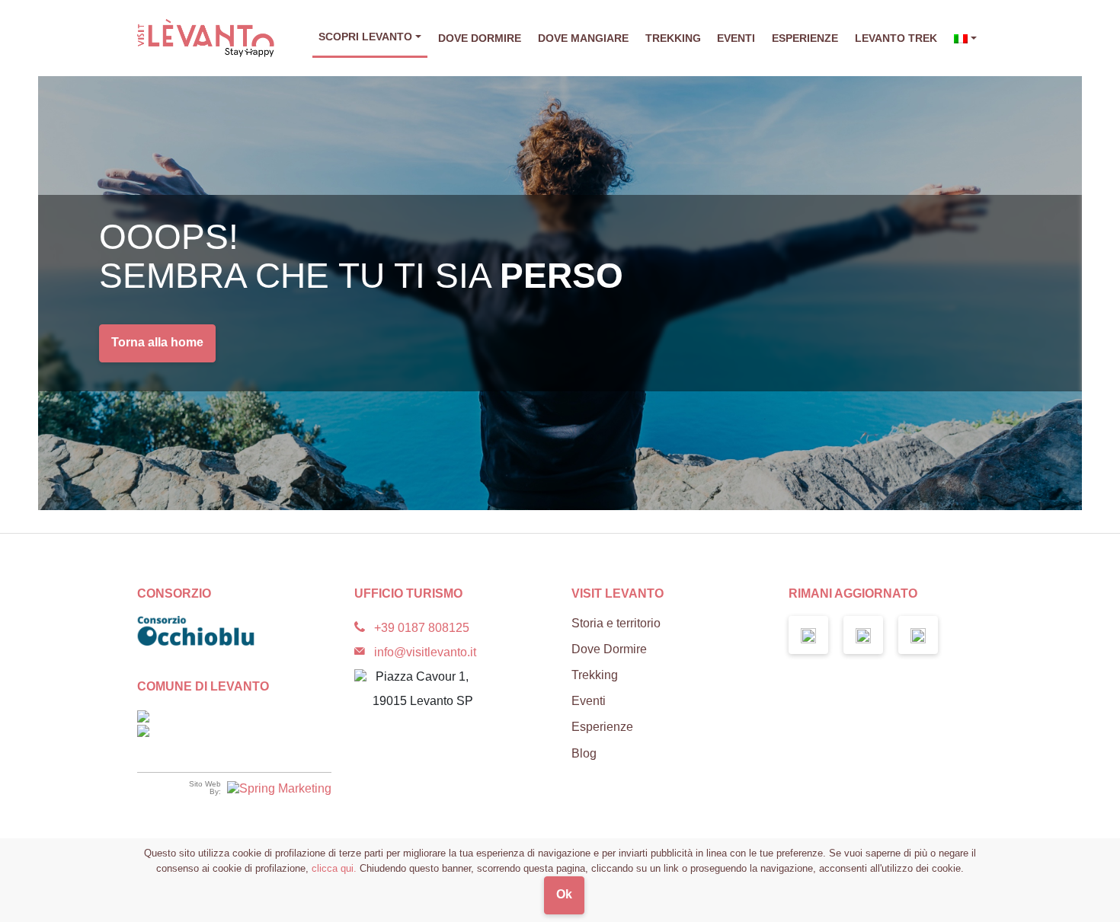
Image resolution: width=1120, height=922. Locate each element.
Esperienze (805, 38)
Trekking (673, 38)
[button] (965, 38)
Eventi (736, 38)
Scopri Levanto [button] (365, 36)
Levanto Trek (896, 38)
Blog (584, 753)
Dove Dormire (479, 38)
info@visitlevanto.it (425, 652)
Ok (564, 894)
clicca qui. (334, 868)
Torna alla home (157, 342)
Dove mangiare (583, 38)
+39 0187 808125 (421, 627)
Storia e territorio (616, 623)
